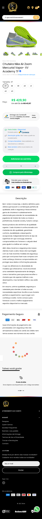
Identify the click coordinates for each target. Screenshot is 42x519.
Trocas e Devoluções (10, 440)
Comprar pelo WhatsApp (23, 172)
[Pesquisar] (36, 17)
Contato (5, 444)
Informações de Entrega (11, 434)
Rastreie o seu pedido (10, 431)
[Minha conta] (28, 7)
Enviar (21, 470)
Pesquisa (5, 421)
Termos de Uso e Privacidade (13, 437)
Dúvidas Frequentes (9, 428)
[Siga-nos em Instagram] (3, 482)
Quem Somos (7, 425)
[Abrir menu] (3, 7)
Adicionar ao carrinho (21, 159)
